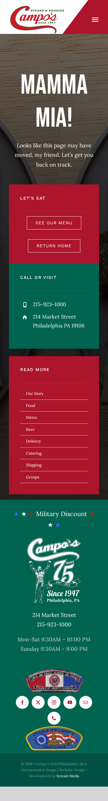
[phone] (54, 718)
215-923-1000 (54, 624)
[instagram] (54, 702)
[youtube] (69, 702)
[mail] (85, 702)
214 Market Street (54, 614)
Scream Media (67, 776)
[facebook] (22, 702)
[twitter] (38, 702)
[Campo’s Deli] (38, 8)
